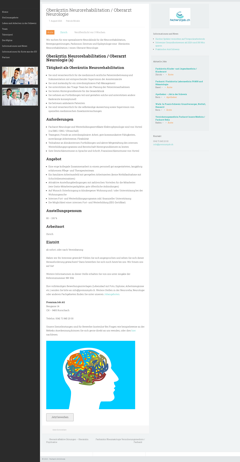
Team (5, 29)
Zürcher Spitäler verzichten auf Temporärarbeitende (180, 39)
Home (5, 12)
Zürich (63, 32)
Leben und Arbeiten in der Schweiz (19, 23)
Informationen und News (14, 46)
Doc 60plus (7, 40)
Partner (6, 57)
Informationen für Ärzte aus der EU (19, 51)
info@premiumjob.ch (163, 144)
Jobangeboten (112, 294)
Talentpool (7, 34)
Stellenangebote (10, 17)
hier (133, 330)
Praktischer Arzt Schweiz (167, 49)
